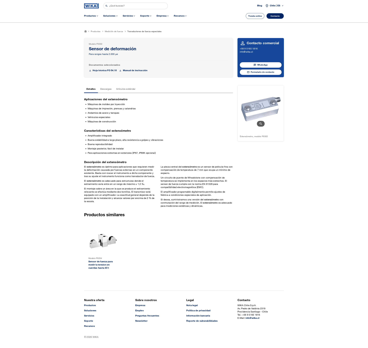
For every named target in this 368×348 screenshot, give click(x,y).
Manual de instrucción (135, 70)
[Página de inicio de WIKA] (91, 6)
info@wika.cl (246, 52)
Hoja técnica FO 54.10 (105, 70)
